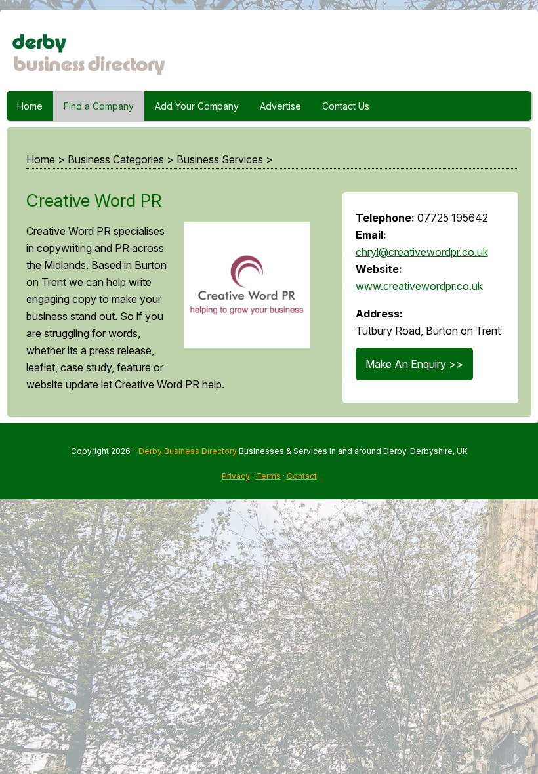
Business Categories (116, 159)
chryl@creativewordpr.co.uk (422, 251)
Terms (268, 476)
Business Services (219, 159)
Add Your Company (197, 106)
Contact (302, 476)
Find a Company (99, 106)
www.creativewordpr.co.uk (419, 286)
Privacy (236, 476)
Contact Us (345, 106)
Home (30, 106)
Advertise (280, 106)
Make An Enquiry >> (414, 364)
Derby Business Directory (187, 451)
